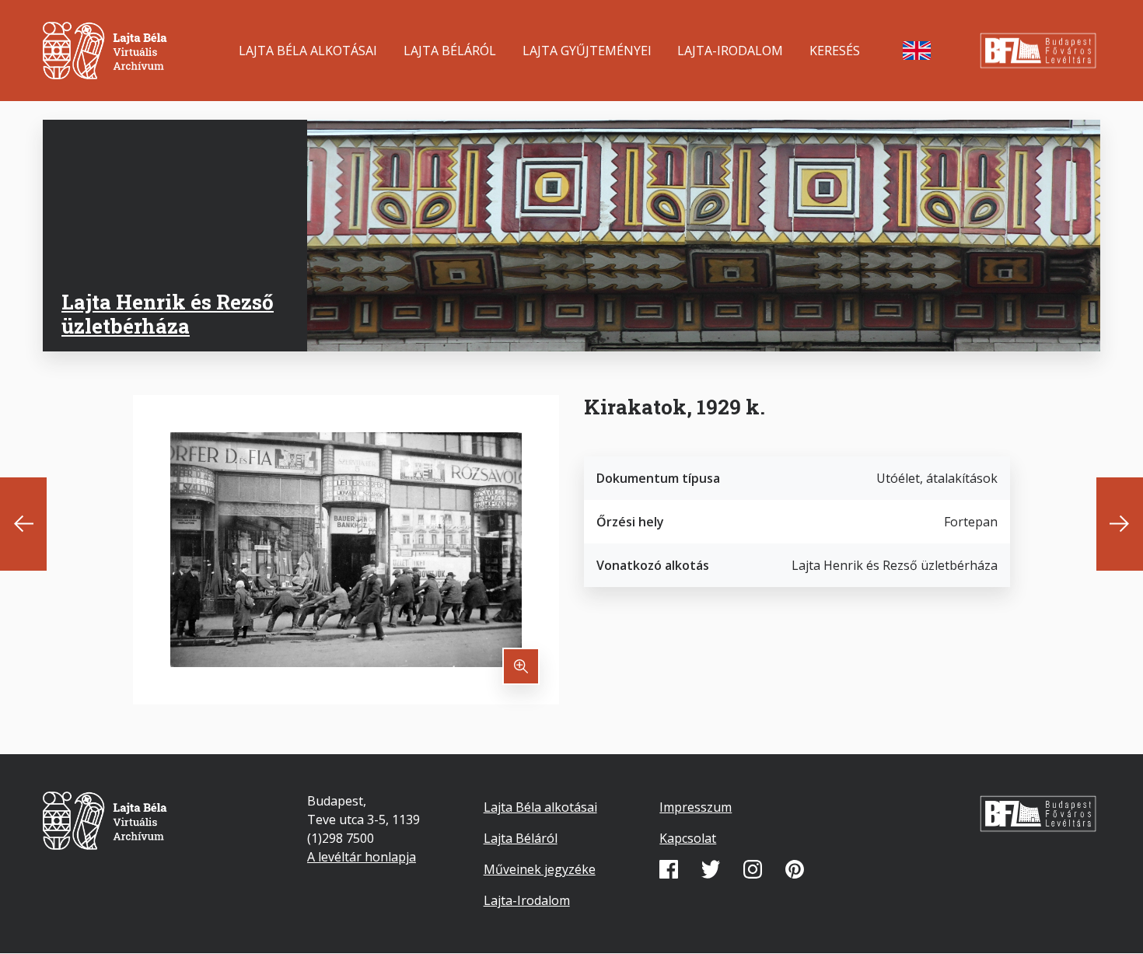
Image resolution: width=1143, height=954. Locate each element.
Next (1119, 524)
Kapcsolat (687, 838)
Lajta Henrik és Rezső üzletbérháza (167, 313)
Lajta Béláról (450, 50)
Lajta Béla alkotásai (308, 50)
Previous (23, 524)
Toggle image (521, 666)
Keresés (834, 50)
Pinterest (794, 869)
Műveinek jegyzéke (540, 869)
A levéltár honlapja (361, 856)
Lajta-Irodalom (730, 50)
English (917, 50)
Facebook (668, 869)
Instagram (752, 869)
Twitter (710, 869)
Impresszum (695, 807)
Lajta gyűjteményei (587, 50)
